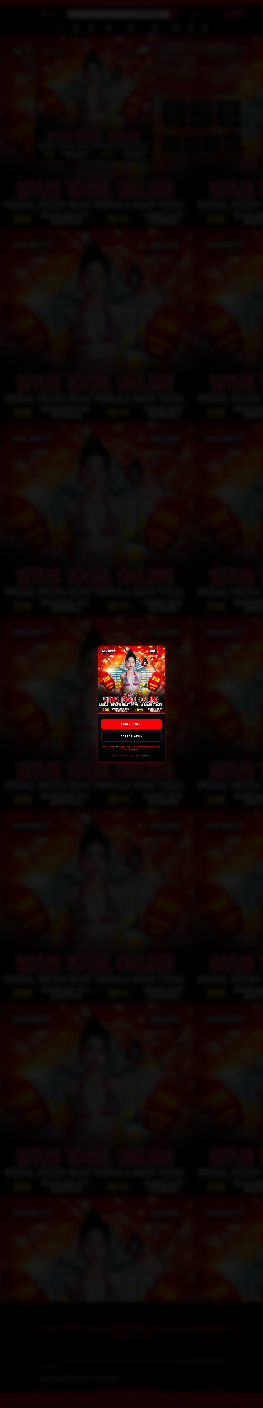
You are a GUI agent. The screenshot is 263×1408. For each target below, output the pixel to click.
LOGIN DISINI (131, 724)
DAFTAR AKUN (131, 736)
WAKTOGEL (128, 756)
